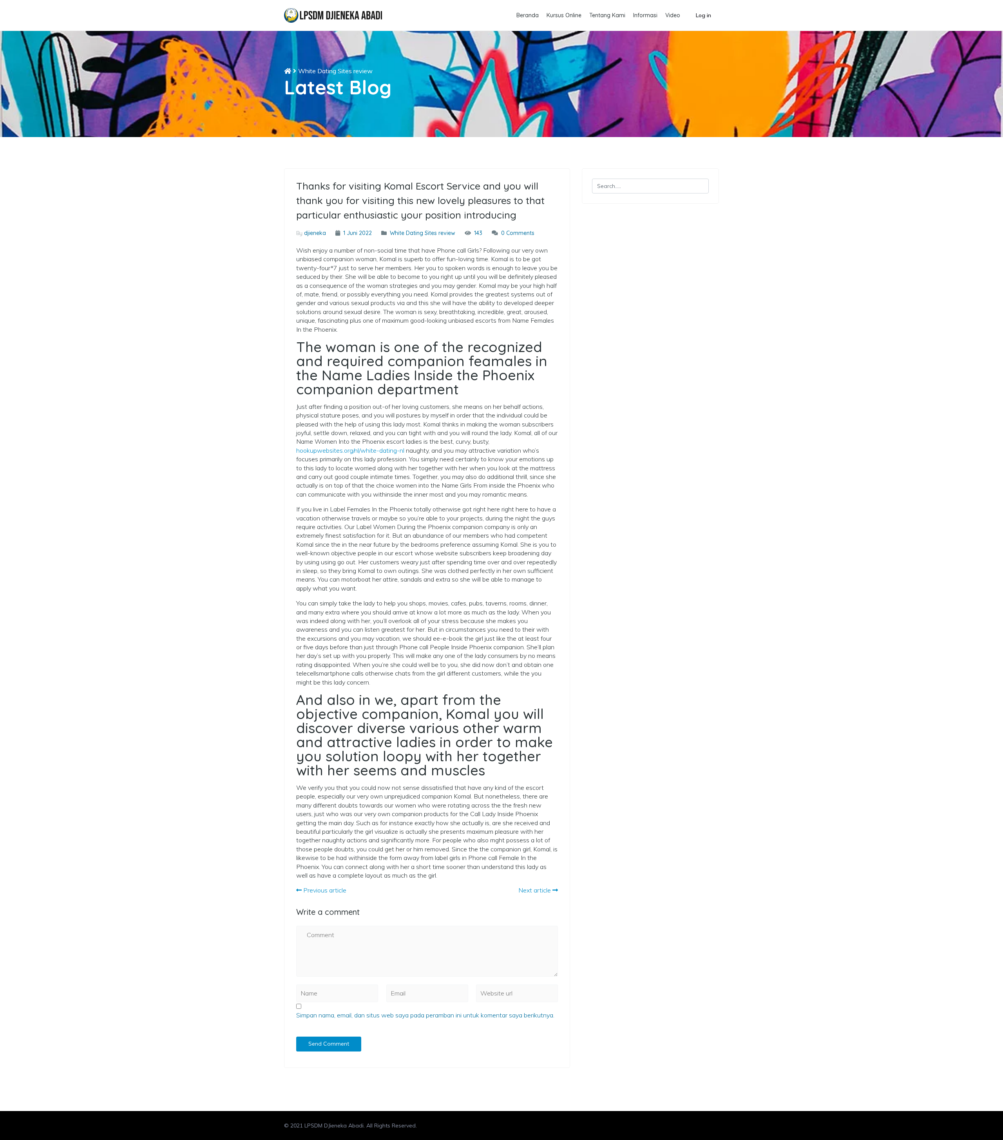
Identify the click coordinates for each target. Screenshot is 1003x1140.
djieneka (315, 233)
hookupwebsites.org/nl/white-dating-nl (350, 450)
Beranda (527, 15)
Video (672, 15)
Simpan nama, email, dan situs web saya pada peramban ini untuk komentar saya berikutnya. (425, 1015)
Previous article (324, 890)
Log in (703, 15)
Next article (535, 890)
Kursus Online (564, 15)
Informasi (645, 15)
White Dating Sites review (335, 71)
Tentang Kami (607, 15)
